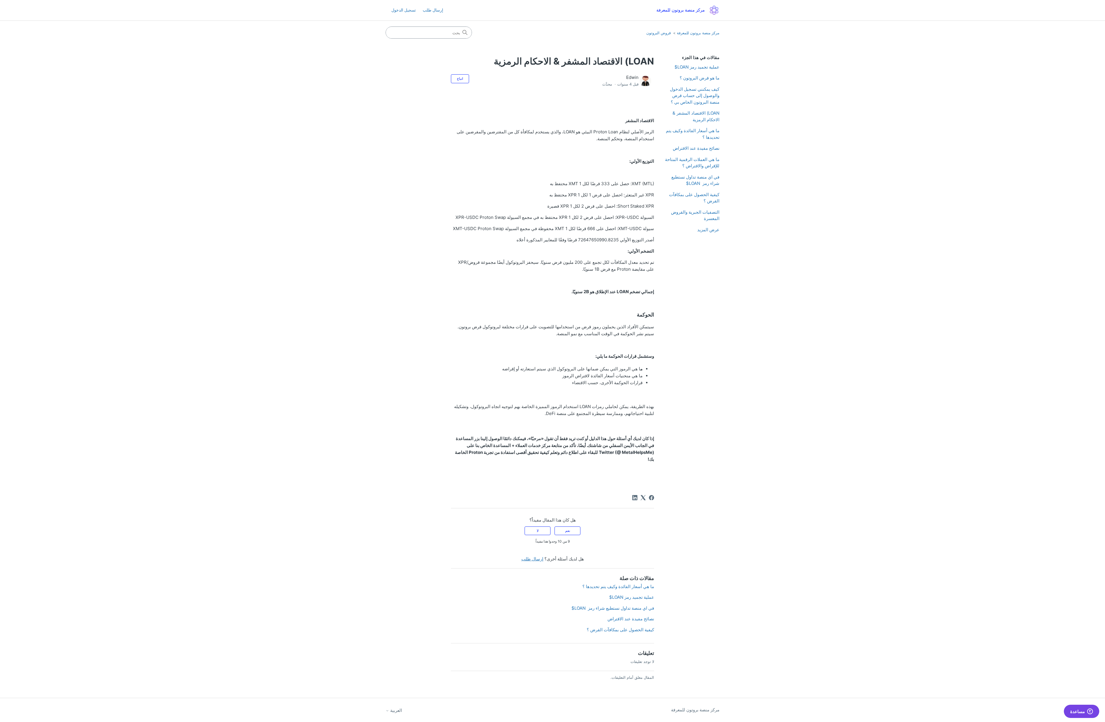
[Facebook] (651, 497)
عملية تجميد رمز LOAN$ (697, 67)
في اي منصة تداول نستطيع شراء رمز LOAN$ (695, 180)
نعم (567, 530)
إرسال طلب (433, 9)
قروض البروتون (658, 33)
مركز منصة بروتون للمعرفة (698, 33)
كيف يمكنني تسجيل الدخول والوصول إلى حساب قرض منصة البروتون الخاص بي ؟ (694, 95)
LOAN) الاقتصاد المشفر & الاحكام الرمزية (695, 116)
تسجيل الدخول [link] (403, 9)
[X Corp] (643, 497)
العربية (395, 710)
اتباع (460, 78)
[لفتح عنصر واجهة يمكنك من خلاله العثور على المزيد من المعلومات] (1081, 712)
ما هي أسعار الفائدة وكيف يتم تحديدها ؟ (692, 134)
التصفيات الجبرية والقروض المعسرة (695, 215)
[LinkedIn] (634, 497)
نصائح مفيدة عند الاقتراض (696, 148)
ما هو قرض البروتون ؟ (699, 78)
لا (538, 530)
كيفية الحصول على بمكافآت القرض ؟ (694, 198)
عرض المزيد (708, 229)
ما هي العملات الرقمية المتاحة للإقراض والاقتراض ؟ (692, 163)
